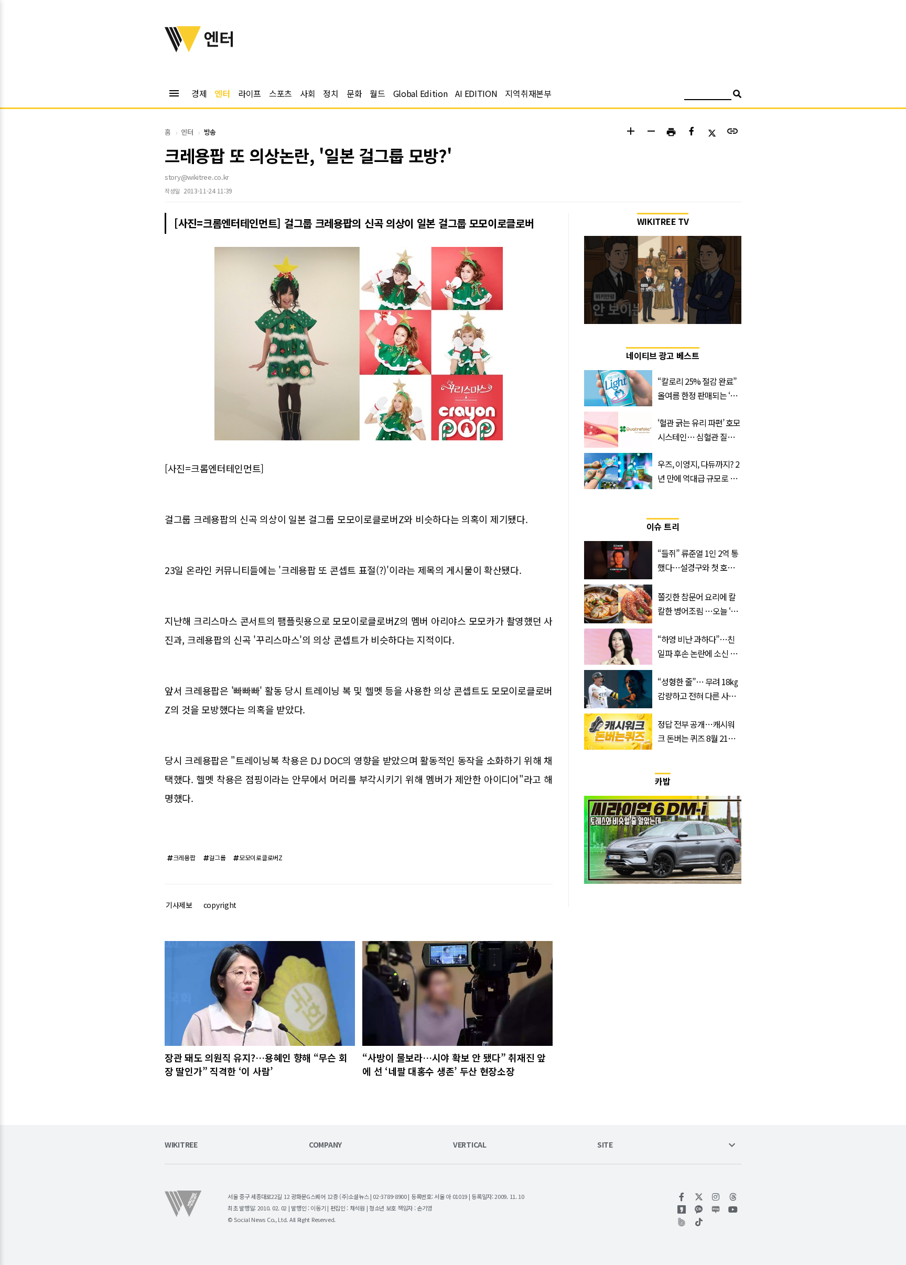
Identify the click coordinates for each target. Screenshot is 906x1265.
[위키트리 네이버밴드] (682, 1222)
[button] (630, 132)
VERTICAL (470, 1145)
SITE (605, 1145)
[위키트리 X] (699, 1197)
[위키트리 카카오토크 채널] (699, 1209)
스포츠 (280, 93)
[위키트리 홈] (183, 48)
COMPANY (325, 1145)
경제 (199, 93)
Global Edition (420, 93)
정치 (330, 93)
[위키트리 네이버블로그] (716, 1209)
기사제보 (179, 905)
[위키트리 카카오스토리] (682, 1209)
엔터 (222, 93)
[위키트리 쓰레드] (733, 1197)
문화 (354, 93)
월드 (377, 93)
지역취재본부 (528, 93)
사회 (307, 93)
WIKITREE (181, 1145)
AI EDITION (476, 93)
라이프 (249, 93)
